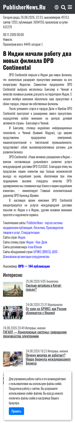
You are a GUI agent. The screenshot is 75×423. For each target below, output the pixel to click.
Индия (21, 237)
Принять (16, 411)
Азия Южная (35, 246)
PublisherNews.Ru (24, 7)
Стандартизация (30, 232)
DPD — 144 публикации (34, 266)
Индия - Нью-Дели (36, 242)
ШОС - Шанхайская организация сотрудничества (31, 254)
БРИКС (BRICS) (42, 251)
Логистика (39, 227)
